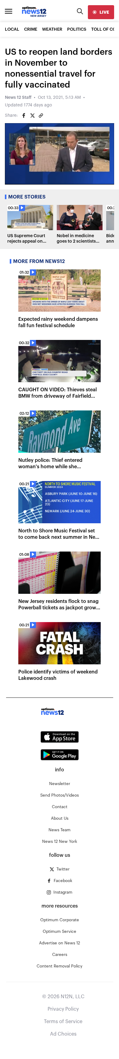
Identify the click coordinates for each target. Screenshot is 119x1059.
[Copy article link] (40, 115)
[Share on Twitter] (32, 115)
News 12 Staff (18, 97)
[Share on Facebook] (23, 115)
